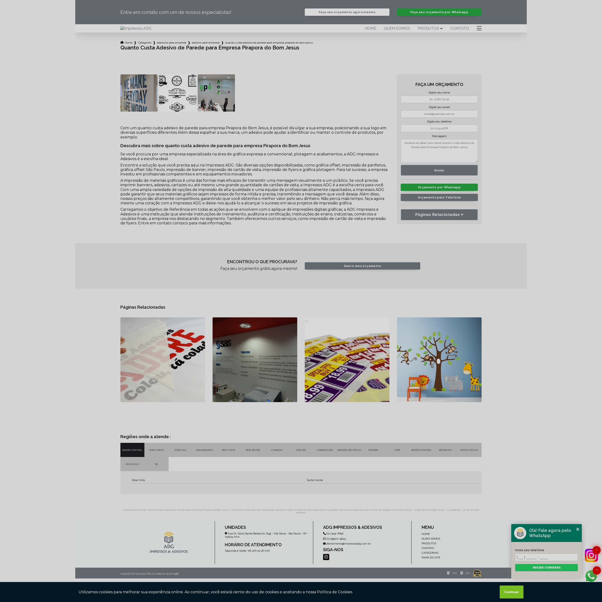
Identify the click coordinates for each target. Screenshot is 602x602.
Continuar (511, 592)
